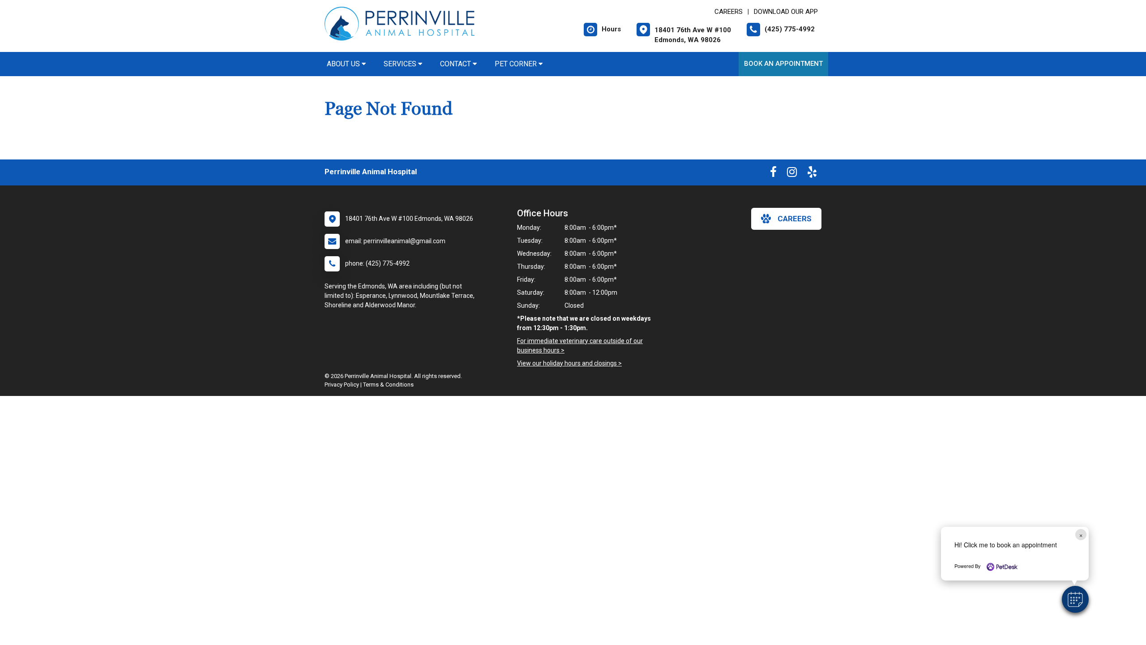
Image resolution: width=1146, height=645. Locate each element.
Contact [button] (456, 64)
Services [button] (401, 64)
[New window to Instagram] (792, 173)
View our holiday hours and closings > (569, 363)
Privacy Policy (342, 384)
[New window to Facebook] (773, 173)
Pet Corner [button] (517, 64)
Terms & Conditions (388, 384)
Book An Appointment (783, 64)
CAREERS (728, 12)
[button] (1075, 599)
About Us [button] (344, 64)
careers (795, 218)
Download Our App (786, 12)
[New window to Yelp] (812, 173)
